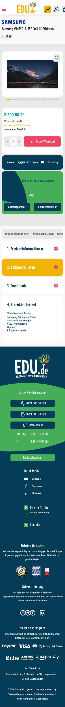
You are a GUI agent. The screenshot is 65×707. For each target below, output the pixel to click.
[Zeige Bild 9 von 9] (56, 100)
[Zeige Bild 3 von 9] (20, 100)
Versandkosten (16, 694)
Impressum (50, 674)
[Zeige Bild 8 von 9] (50, 100)
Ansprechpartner (16, 207)
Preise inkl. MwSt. (13, 121)
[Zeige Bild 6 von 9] (38, 100)
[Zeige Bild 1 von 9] (8, 100)
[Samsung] (32, 22)
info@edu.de (36, 425)
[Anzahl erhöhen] (19, 141)
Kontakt (35, 525)
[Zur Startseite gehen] (26, 7)
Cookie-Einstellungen (32, 679)
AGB (39, 674)
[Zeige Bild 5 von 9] (32, 100)
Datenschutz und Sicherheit (20, 674)
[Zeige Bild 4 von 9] (26, 100)
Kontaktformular (47, 207)
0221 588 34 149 (36, 414)
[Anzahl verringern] (7, 141)
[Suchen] (47, 9)
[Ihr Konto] (56, 9)
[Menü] (4, 9)
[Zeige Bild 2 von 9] (14, 100)
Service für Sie (39, 507)
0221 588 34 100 (36, 403)
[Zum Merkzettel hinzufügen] (56, 58)
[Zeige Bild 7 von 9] (44, 100)
